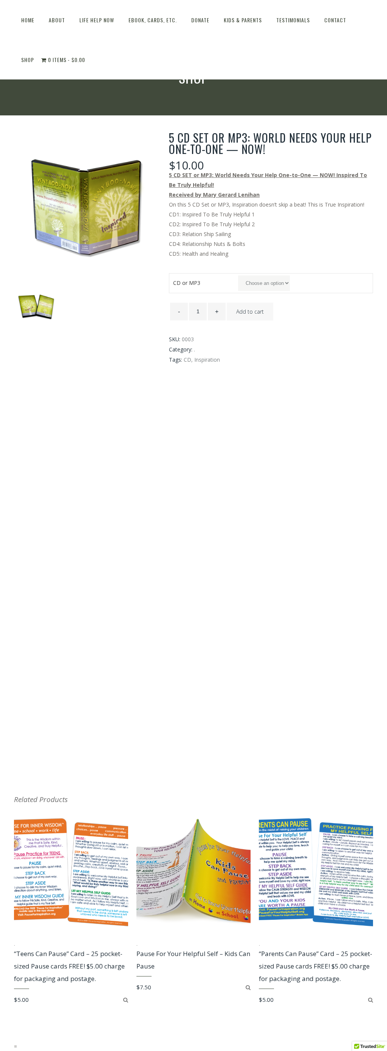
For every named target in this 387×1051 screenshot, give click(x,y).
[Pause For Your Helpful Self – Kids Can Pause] (248, 987)
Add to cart (250, 311)
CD (187, 359)
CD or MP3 (186, 282)
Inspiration (207, 359)
